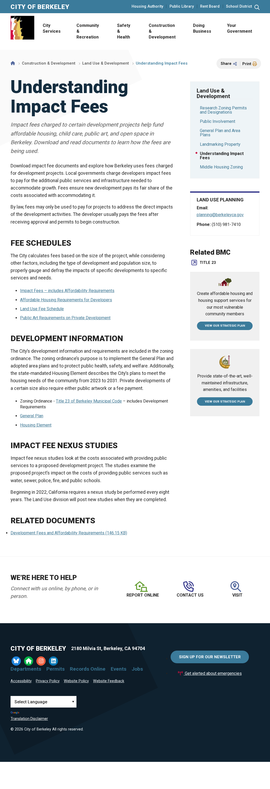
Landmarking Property (220, 144)
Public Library (182, 6)
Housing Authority (147, 6)
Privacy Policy (48, 681)
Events (118, 669)
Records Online (87, 669)
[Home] (13, 63)
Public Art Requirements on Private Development (65, 317)
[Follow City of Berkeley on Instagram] (41, 661)
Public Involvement (217, 121)
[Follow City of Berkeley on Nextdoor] (28, 661)
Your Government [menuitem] (239, 28)
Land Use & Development (105, 63)
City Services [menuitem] (52, 28)
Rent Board (210, 6)
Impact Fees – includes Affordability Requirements (67, 290)
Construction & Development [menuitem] (162, 31)
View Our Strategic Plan (225, 325)
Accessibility (21, 681)
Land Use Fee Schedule (42, 308)
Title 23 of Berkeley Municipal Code (89, 401)
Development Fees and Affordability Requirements (69, 532)
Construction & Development (48, 63)
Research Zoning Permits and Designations (223, 110)
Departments (26, 669)
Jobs (137, 669)
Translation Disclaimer (29, 719)
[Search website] (256, 7)
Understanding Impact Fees (222, 155)
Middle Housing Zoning (221, 167)
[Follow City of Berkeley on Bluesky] (16, 661)
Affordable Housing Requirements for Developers (66, 299)
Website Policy (76, 681)
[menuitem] (51, 31)
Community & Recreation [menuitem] (87, 31)
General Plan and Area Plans (220, 132)
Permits (55, 669)
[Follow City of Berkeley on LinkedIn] (53, 661)
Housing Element (35, 425)
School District (239, 6)
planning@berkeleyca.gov (220, 214)
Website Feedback (108, 681)
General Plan (31, 415)
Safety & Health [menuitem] (123, 31)
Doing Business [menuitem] (202, 28)
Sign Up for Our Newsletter (210, 657)
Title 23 (208, 262)
